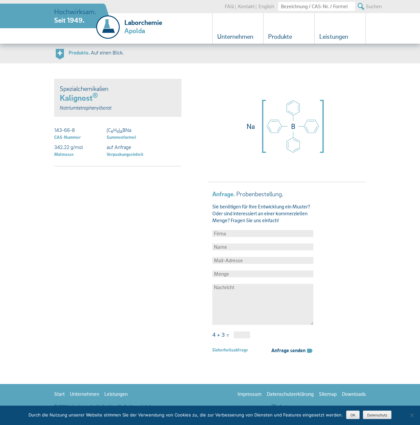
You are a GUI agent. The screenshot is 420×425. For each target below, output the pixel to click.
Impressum (250, 394)
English (266, 6)
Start (59, 394)
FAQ (229, 6)
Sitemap (328, 394)
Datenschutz (377, 415)
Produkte (280, 36)
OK (352, 415)
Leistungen (333, 36)
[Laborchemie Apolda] (108, 21)
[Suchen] (360, 6)
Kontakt (246, 6)
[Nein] (412, 415)
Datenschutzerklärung (290, 394)
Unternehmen (235, 36)
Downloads (354, 394)
